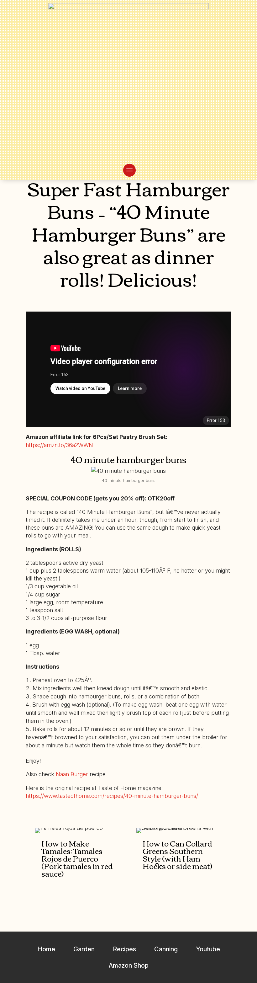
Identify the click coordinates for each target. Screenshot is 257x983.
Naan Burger (72, 774)
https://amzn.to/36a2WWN (59, 445)
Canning (166, 949)
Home (46, 949)
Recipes (124, 949)
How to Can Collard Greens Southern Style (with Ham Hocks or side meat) (177, 854)
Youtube (208, 949)
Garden (84, 949)
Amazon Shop (129, 965)
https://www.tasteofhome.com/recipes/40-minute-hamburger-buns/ (112, 796)
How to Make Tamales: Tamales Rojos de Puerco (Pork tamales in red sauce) (77, 858)
